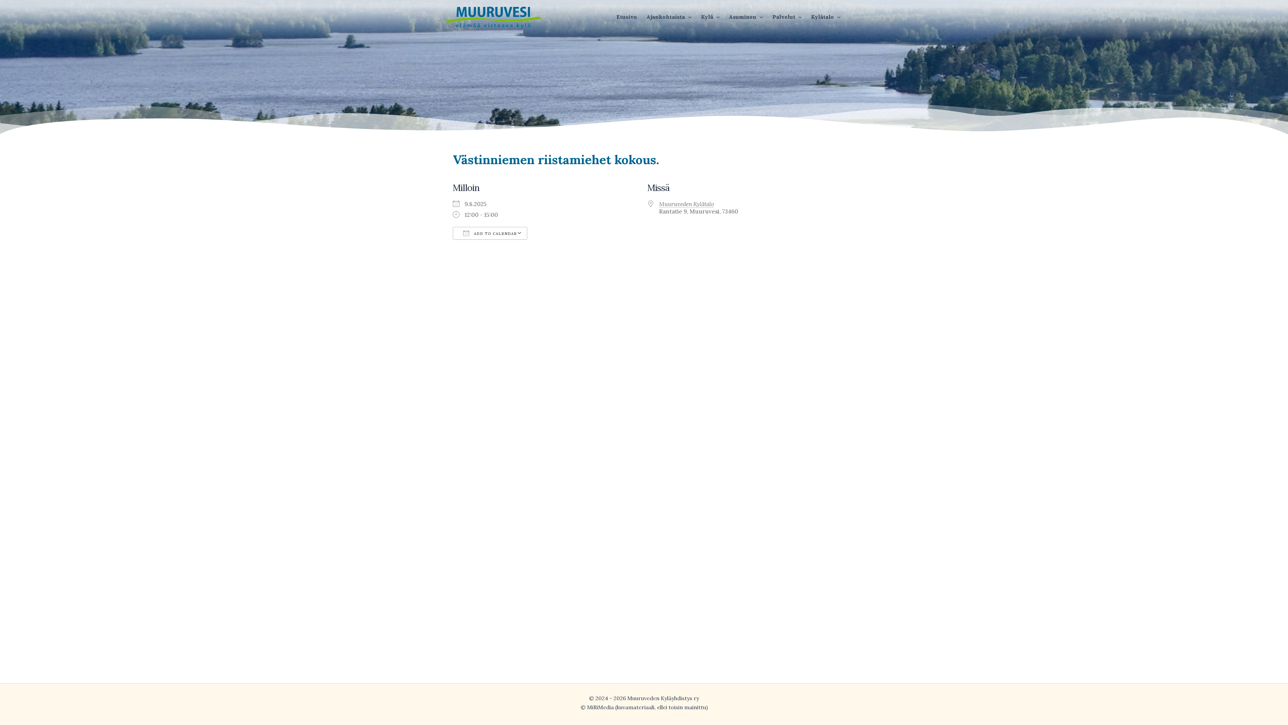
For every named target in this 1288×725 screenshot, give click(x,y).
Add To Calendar (495, 233)
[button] (669, 16)
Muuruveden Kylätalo (686, 204)
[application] (688, 16)
